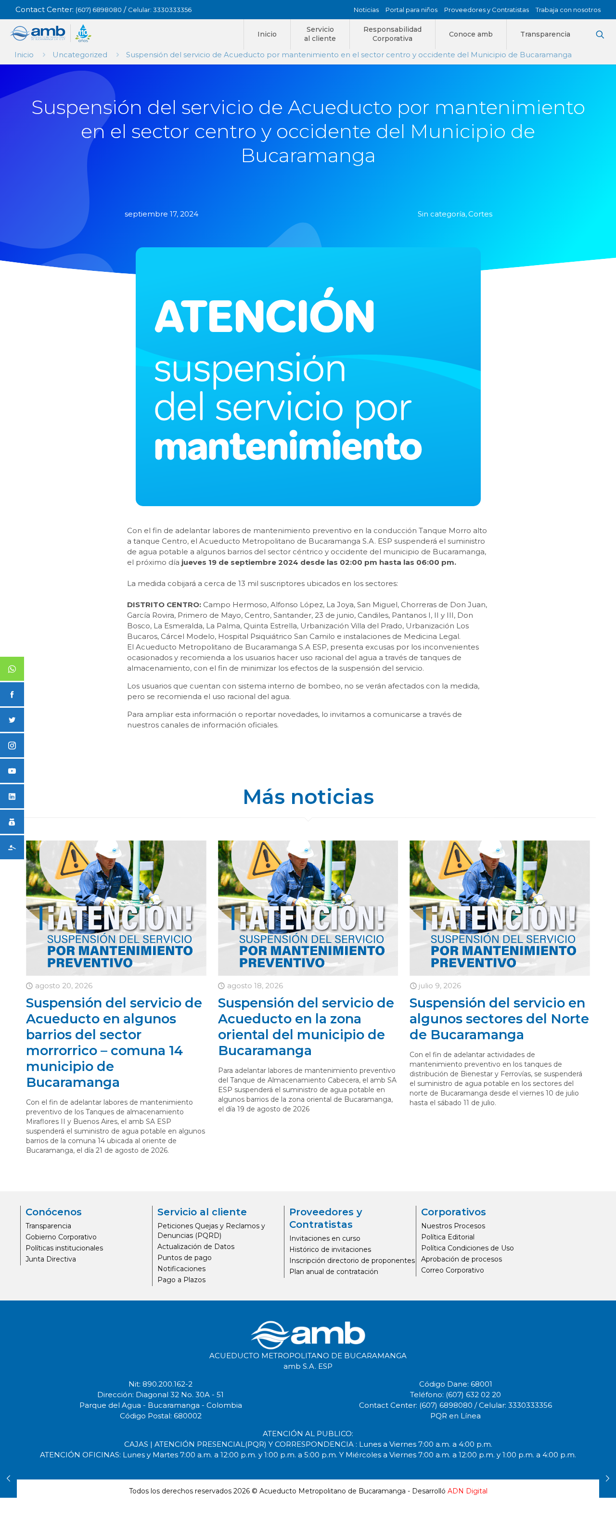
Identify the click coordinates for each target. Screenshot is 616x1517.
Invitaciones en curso (324, 1238)
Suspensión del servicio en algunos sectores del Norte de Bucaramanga (499, 1019)
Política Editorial (448, 1237)
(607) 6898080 (99, 9)
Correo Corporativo (452, 1270)
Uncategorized (79, 54)
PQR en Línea (455, 1415)
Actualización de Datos (195, 1246)
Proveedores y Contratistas (486, 9)
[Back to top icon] (570, 1497)
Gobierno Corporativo (61, 1237)
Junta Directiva (51, 1259)
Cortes (480, 213)
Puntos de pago (184, 1257)
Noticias (366, 9)
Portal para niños (411, 9)
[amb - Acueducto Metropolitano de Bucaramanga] (50, 33)
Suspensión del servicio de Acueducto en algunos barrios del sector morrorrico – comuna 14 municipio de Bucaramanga (114, 1042)
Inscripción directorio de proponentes (352, 1260)
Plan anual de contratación (333, 1271)
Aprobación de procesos (461, 1259)
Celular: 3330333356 (160, 9)
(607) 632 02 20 (473, 1394)
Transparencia (48, 1226)
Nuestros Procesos (453, 1226)
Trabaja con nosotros (568, 9)
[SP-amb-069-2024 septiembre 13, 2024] (8, 1478)
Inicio (24, 54)
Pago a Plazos (181, 1279)
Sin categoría (441, 213)
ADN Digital (468, 1491)
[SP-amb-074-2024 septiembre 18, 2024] (607, 1478)
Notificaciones (181, 1268)
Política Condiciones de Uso (467, 1248)
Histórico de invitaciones (330, 1249)
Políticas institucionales (64, 1248)
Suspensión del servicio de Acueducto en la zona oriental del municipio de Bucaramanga (306, 1026)
